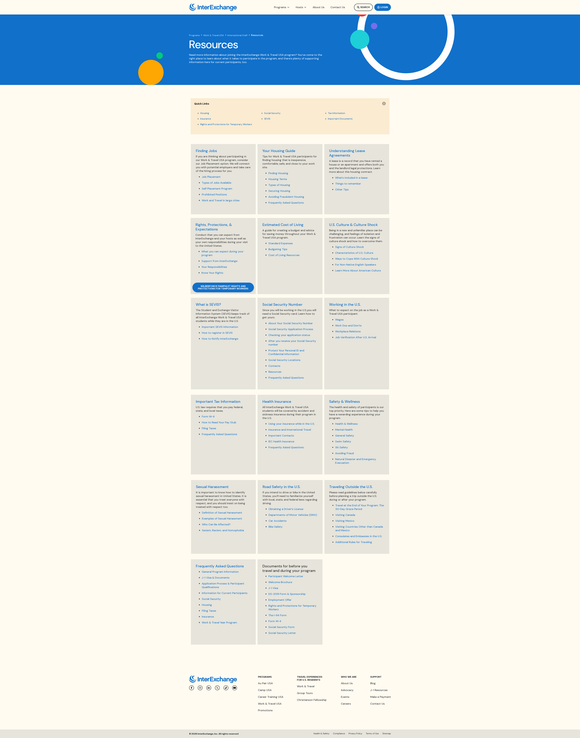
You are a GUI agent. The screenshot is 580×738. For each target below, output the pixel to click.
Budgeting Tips (277, 249)
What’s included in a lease (351, 178)
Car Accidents (278, 521)
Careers (346, 704)
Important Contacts (281, 435)
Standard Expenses (280, 243)
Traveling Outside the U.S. (351, 486)
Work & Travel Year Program (219, 622)
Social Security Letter (282, 633)
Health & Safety (321, 733)
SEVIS (267, 118)
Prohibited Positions (214, 194)
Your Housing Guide (278, 150)
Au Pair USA (265, 683)
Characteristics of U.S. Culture (354, 253)
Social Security (272, 113)
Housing (204, 113)
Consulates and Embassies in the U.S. (358, 536)
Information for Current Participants (224, 593)
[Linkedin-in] (208, 687)
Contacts (274, 366)
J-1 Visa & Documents (215, 577)
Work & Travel (305, 686)
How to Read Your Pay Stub (219, 422)
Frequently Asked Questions (286, 202)
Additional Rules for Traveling (353, 542)
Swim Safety (343, 441)
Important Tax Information (218, 401)
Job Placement (211, 177)
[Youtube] (234, 687)
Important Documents (340, 118)
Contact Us (377, 704)
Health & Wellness (346, 424)
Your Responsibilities (214, 267)
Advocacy (347, 690)
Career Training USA (270, 697)
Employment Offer (280, 600)
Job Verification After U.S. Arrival (355, 337)
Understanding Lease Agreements (347, 153)
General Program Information (220, 572)
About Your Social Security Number (290, 323)
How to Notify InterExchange (220, 339)
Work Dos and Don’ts (348, 325)
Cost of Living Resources (284, 255)
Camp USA (265, 690)
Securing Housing (279, 191)
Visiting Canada (345, 515)
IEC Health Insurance (281, 441)
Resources (274, 372)
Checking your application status (289, 335)
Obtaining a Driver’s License (286, 509)
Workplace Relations (348, 331)
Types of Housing (279, 185)
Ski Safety (341, 447)
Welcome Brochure (280, 582)
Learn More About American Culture (358, 270)
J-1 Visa (273, 588)
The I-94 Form (277, 615)
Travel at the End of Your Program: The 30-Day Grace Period (359, 507)
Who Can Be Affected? (216, 524)
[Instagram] (200, 687)
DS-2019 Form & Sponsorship (287, 594)
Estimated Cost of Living (282, 224)
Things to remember (348, 183)
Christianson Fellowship (312, 700)
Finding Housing (278, 173)
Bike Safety (275, 527)
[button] (282, 7)
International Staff (237, 35)
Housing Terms (277, 179)
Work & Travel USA (213, 35)
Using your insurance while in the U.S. (291, 424)
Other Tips (342, 189)
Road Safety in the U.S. (281, 486)
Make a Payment (380, 697)
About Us (347, 683)
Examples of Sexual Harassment (222, 518)
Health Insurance (276, 401)
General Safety (344, 435)
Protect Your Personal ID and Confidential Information (286, 352)
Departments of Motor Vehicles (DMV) (293, 515)
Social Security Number (282, 304)
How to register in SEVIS (217, 333)
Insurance (205, 118)
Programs (194, 35)
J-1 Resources (379, 690)
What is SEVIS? (208, 304)
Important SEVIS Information (220, 327)
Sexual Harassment (212, 486)
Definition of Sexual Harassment (222, 512)
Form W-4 (208, 416)
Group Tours (305, 693)
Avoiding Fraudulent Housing (286, 197)
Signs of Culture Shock (349, 247)
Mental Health (344, 429)
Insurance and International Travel (289, 429)
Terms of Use (372, 733)
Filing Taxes (209, 428)
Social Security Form (281, 627)
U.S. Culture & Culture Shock (353, 224)
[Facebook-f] (191, 687)
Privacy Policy (355, 733)
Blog (373, 683)
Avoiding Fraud (344, 453)
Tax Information (336, 113)
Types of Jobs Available (216, 183)
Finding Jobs (206, 150)
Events (345, 697)
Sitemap (386, 733)
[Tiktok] (226, 687)
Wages (339, 319)
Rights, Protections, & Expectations (213, 227)
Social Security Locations (284, 360)
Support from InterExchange (219, 261)
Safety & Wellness (344, 401)
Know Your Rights (212, 273)
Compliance (339, 733)
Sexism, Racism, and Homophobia (223, 530)
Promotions (265, 710)
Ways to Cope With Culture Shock (356, 259)
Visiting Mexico (344, 521)
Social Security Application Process (290, 329)
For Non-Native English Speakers (355, 264)
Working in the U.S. (345, 304)
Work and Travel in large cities (221, 200)
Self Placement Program (217, 188)
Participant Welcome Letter (285, 576)
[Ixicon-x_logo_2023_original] (217, 687)
